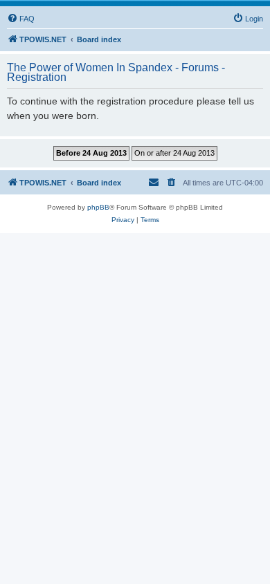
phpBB (98, 207)
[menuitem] (21, 18)
